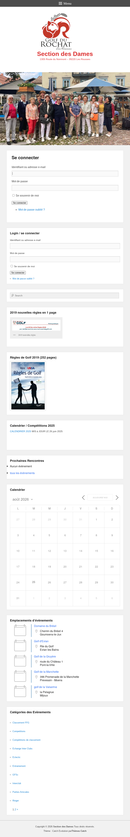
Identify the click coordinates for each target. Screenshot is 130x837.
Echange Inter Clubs (22, 748)
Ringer (16, 800)
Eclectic (16, 757)
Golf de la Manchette (46, 672)
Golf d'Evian (41, 641)
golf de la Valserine (45, 687)
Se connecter (25, 157)
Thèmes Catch (79, 831)
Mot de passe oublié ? (31, 209)
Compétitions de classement (26, 740)
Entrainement (19, 766)
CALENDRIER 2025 (20, 431)
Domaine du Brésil (45, 626)
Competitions (19, 731)
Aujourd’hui (100, 497)
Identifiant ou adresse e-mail (29, 167)
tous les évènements (22, 473)
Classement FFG (21, 722)
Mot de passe (20, 181)
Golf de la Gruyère (45, 656)
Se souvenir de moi (27, 195)
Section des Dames (65, 53)
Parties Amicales (21, 792)
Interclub (17, 783)
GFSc (15, 774)
